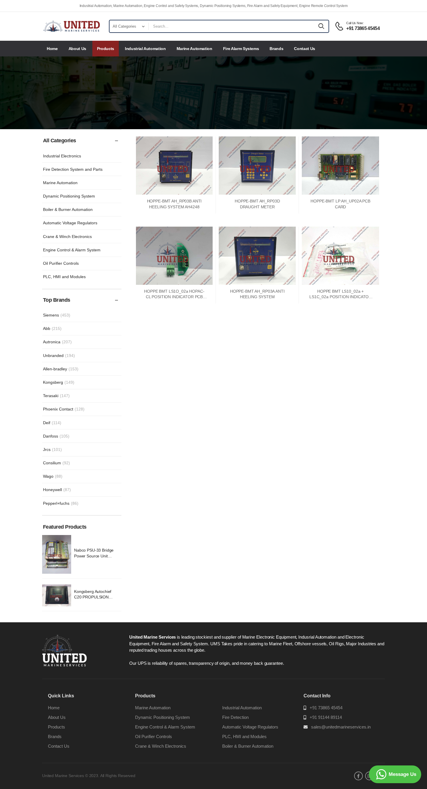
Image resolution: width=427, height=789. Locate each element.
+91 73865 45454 (326, 707)
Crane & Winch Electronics (67, 236)
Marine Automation (194, 48)
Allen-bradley (60, 369)
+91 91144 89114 (326, 717)
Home (52, 48)
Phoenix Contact (64, 409)
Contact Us (304, 48)
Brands (276, 48)
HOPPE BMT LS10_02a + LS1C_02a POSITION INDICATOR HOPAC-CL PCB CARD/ (340, 297)
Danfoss (56, 436)
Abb (52, 328)
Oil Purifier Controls (61, 263)
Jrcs (52, 449)
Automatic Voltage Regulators (70, 223)
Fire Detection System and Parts (73, 169)
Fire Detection (235, 717)
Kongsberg (58, 382)
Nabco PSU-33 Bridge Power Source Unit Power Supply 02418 (94, 556)
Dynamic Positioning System (69, 196)
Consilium (56, 463)
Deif (52, 422)
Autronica (57, 342)
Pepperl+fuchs (60, 503)
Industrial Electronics (62, 156)
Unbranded (59, 355)
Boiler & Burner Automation (68, 209)
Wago (52, 476)
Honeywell (57, 489)
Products (105, 48)
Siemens (56, 315)
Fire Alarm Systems (241, 48)
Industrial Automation (145, 48)
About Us (77, 48)
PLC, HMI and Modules (64, 276)
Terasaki (56, 395)
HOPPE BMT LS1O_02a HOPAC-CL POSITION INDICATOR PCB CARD (174, 297)
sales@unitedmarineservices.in (341, 726)
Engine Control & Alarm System (72, 250)
